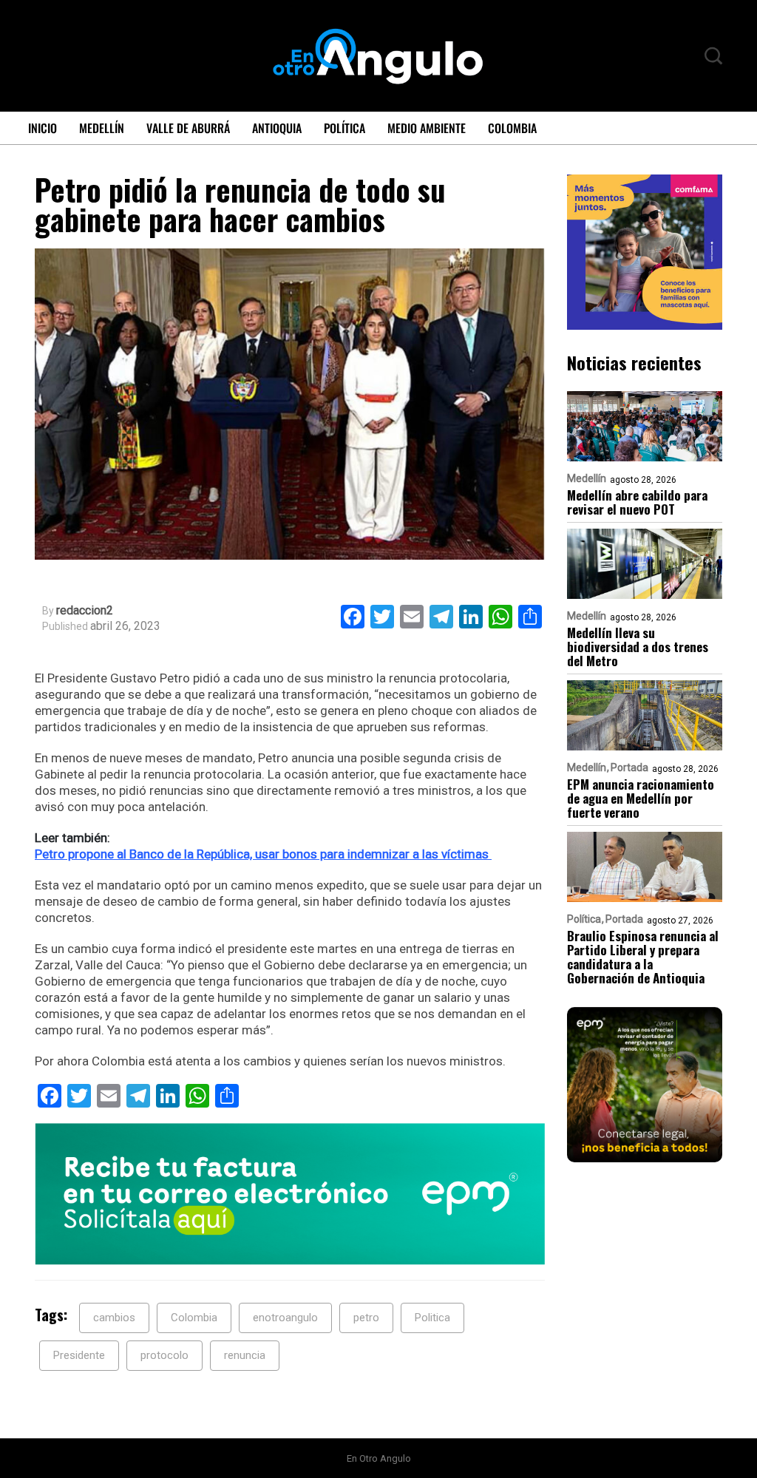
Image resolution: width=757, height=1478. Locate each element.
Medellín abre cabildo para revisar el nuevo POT (637, 502)
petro (366, 1317)
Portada (629, 767)
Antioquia (277, 128)
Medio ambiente (426, 128)
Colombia (512, 128)
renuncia (244, 1355)
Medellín (101, 128)
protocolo (164, 1355)
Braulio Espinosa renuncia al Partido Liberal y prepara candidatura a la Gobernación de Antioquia (643, 957)
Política (344, 128)
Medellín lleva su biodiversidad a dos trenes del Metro (637, 647)
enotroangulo (285, 1317)
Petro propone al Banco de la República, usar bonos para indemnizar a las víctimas (263, 854)
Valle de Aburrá (188, 128)
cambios (114, 1317)
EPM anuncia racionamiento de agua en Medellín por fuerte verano (640, 798)
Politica (432, 1317)
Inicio (42, 128)
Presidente (79, 1355)
